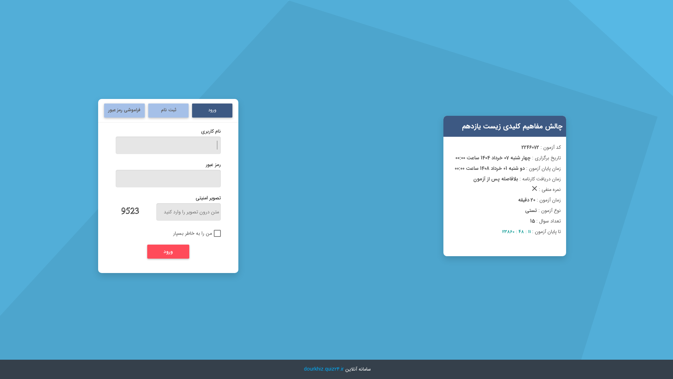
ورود (212, 110)
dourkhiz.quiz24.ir (324, 369)
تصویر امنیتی (208, 198)
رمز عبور (213, 164)
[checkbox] (192, 233)
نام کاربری (211, 131)
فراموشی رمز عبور (124, 110)
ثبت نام (168, 110)
